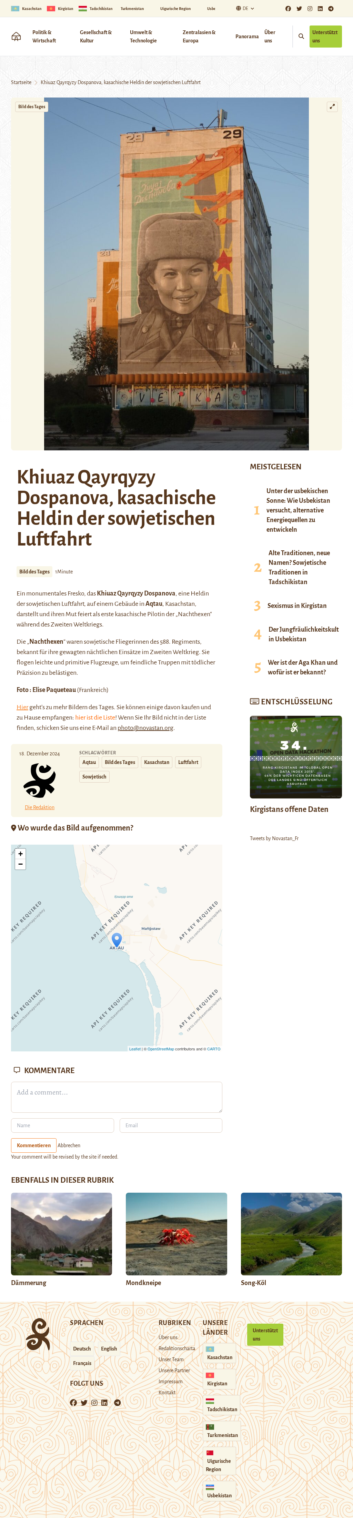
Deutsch (82, 1349)
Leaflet (135, 1048)
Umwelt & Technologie (143, 36)
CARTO (214, 1048)
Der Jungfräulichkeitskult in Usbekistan (304, 634)
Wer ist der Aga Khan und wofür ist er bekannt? (303, 667)
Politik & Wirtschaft (44, 36)
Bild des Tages (31, 106)
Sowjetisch (94, 777)
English (109, 1349)
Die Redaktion (39, 807)
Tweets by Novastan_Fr (274, 838)
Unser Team (171, 1359)
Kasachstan (156, 762)
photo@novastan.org (145, 727)
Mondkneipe (143, 1283)
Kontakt (167, 1392)
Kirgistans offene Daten (289, 809)
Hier (22, 707)
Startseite (21, 82)
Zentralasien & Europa (199, 36)
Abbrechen (69, 1145)
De (245, 8)
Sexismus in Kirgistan (297, 605)
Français (82, 1363)
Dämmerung (28, 1283)
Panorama (247, 36)
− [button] (20, 864)
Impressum (171, 1381)
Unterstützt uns (324, 36)
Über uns (269, 36)
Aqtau (89, 762)
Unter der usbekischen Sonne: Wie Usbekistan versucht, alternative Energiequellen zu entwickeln (298, 510)
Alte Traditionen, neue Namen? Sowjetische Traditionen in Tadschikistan (299, 567)
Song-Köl (253, 1283)
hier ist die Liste (95, 717)
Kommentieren (34, 1145)
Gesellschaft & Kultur (96, 36)
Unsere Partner (174, 1370)
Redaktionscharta (177, 1348)
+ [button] (20, 853)
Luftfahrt (188, 762)
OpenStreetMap (161, 1048)
